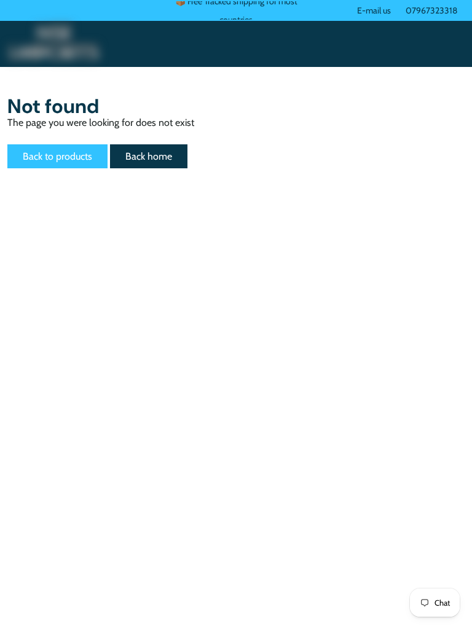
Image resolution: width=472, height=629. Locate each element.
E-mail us (374, 10)
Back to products (57, 156)
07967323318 (431, 10)
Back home (148, 156)
